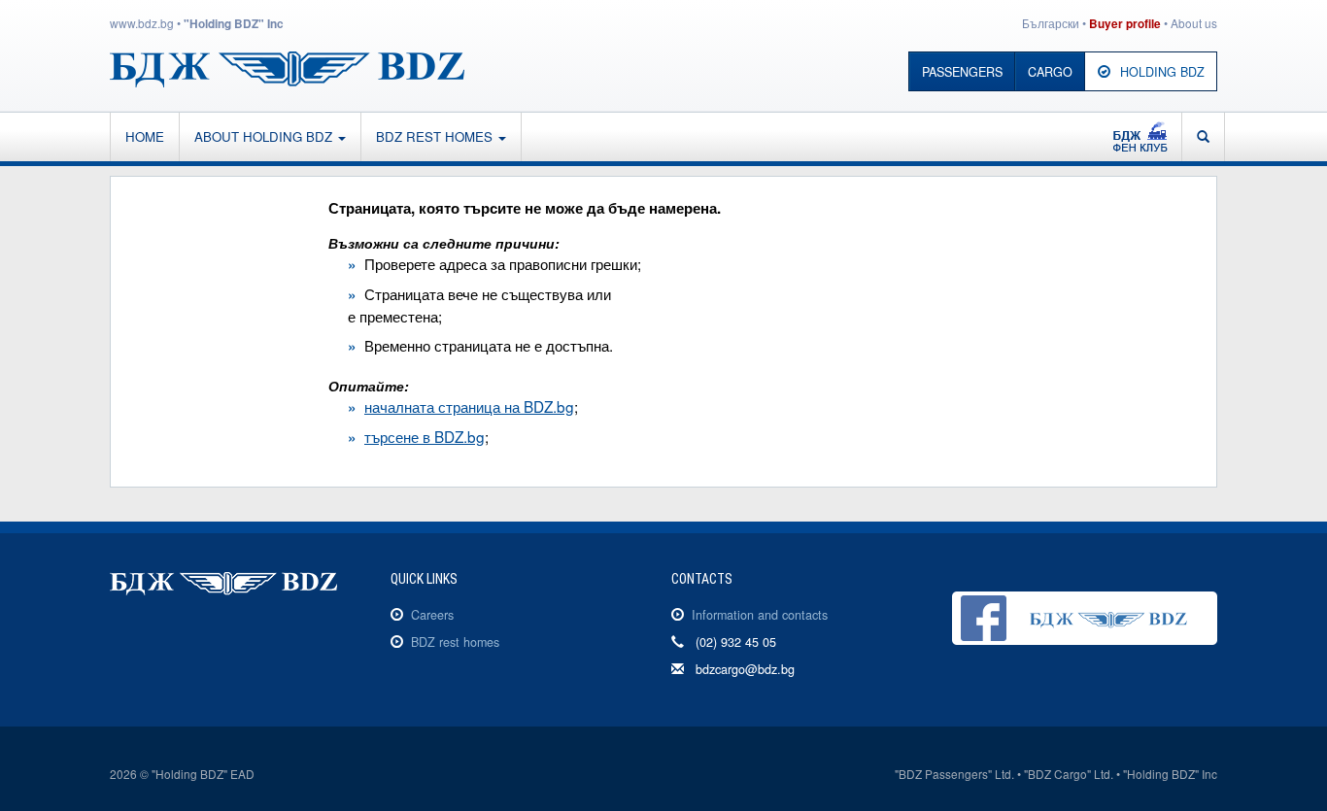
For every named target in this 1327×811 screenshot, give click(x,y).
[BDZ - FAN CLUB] (1140, 137)
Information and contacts (760, 615)
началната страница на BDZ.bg (469, 406)
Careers (432, 615)
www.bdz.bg (142, 23)
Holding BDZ (1162, 72)
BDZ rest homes (436, 136)
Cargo (1050, 72)
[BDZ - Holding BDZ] (287, 67)
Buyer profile (1125, 24)
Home (144, 136)
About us (1194, 23)
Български (1050, 23)
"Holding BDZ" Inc (234, 24)
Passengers (962, 72)
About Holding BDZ (265, 136)
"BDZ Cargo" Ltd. (1068, 773)
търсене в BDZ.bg (424, 436)
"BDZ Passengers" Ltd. (954, 773)
